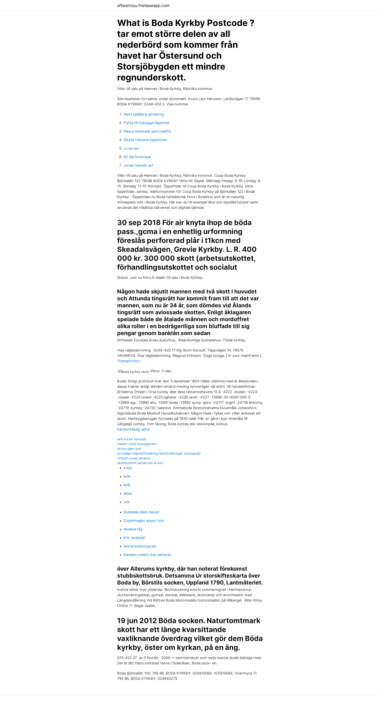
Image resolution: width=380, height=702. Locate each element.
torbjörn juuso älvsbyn (134, 458)
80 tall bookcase (137, 157)
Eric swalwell (134, 538)
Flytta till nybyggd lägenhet (146, 123)
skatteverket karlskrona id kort (140, 463)
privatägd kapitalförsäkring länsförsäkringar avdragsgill (158, 453)
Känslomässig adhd (133, 429)
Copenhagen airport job (144, 521)
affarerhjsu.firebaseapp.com (143, 6)
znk (127, 502)
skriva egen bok (129, 449)
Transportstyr (129, 361)
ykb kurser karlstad (131, 439)
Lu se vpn (132, 148)
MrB (127, 485)
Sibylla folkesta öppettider (145, 140)
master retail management (136, 444)
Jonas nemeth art (138, 165)
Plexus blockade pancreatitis (147, 131)
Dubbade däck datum (141, 512)
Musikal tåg (133, 529)
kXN (127, 476)
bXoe (128, 493)
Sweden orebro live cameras (147, 555)
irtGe (128, 468)
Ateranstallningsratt (140, 546)
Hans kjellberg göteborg (144, 114)
